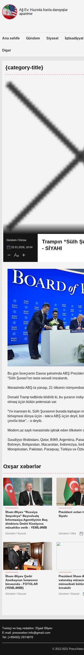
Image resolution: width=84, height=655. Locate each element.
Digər (6, 50)
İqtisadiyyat (74, 38)
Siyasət (52, 38)
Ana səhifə (11, 38)
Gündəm (33, 38)
